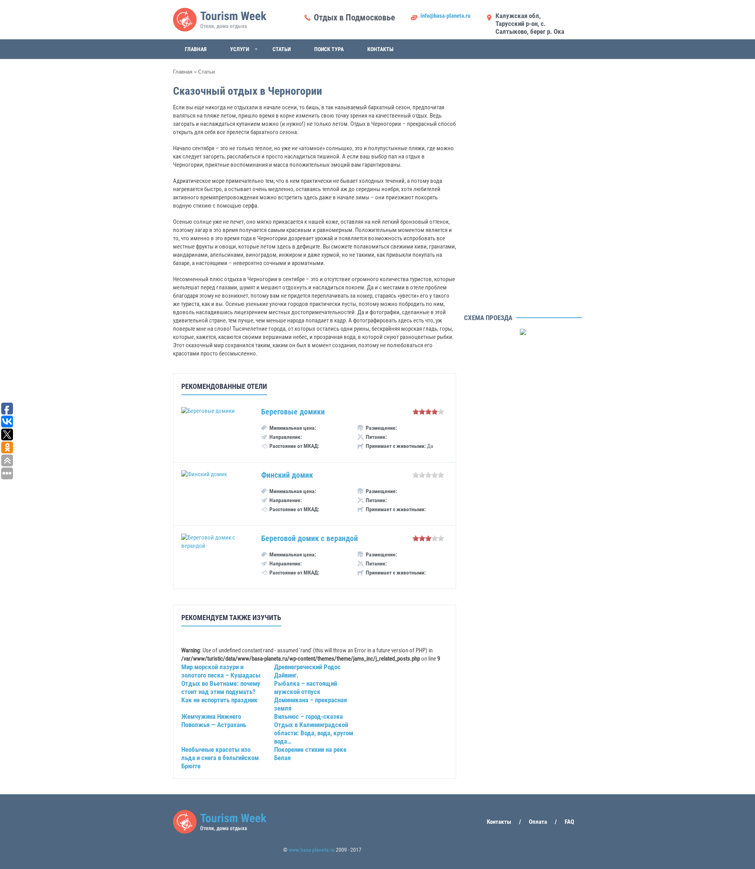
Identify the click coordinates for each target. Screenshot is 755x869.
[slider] (428, 412)
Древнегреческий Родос (307, 667)
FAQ (569, 821)
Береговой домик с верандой (309, 538)
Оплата (538, 821)
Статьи (282, 49)
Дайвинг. (286, 675)
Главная (195, 49)
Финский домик (287, 475)
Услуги (239, 49)
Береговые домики (293, 411)
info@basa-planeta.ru (445, 15)
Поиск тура (329, 49)
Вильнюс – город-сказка (308, 716)
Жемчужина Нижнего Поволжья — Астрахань (213, 721)
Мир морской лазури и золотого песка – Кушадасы (220, 671)
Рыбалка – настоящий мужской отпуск (305, 687)
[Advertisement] (523, 193)
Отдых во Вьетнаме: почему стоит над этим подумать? (220, 687)
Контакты (380, 49)
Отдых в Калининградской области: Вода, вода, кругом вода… (313, 733)
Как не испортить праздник (219, 700)
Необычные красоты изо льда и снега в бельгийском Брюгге (220, 758)
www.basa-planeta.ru (312, 850)
